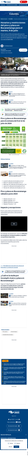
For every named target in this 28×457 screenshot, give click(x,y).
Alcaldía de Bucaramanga (8, 334)
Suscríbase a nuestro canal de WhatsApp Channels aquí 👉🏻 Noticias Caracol (15, 109)
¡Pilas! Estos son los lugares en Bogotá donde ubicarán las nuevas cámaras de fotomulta (14, 364)
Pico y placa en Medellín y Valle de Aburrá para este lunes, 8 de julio (18, 296)
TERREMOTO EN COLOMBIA (11, 4)
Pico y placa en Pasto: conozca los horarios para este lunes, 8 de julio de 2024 (17, 304)
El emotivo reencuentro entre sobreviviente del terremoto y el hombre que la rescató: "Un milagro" (15, 368)
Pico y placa (5, 331)
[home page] (14, 412)
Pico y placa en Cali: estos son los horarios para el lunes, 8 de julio (17, 102)
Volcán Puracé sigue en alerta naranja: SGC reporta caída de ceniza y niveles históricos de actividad (14, 377)
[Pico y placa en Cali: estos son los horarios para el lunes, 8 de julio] (4, 102)
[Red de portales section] (26, 434)
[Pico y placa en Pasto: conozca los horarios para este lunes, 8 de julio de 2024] (4, 303)
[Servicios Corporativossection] (26, 438)
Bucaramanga (14, 331)
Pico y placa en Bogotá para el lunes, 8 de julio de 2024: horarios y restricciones (17, 95)
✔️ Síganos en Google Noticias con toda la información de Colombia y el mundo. (15, 271)
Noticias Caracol (4, 18)
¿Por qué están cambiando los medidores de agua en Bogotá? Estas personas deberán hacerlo (17, 175)
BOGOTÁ (11, 91)
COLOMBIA (10, 18)
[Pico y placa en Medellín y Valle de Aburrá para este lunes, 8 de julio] (4, 295)
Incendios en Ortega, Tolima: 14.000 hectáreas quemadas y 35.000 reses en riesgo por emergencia (17, 167)
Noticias (11, 443)
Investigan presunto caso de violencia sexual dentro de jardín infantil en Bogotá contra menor (14, 373)
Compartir (23, 50)
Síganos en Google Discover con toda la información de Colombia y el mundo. (15, 114)
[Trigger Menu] (2, 2)
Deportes (18, 443)
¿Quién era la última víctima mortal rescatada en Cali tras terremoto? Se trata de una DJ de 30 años (15, 382)
